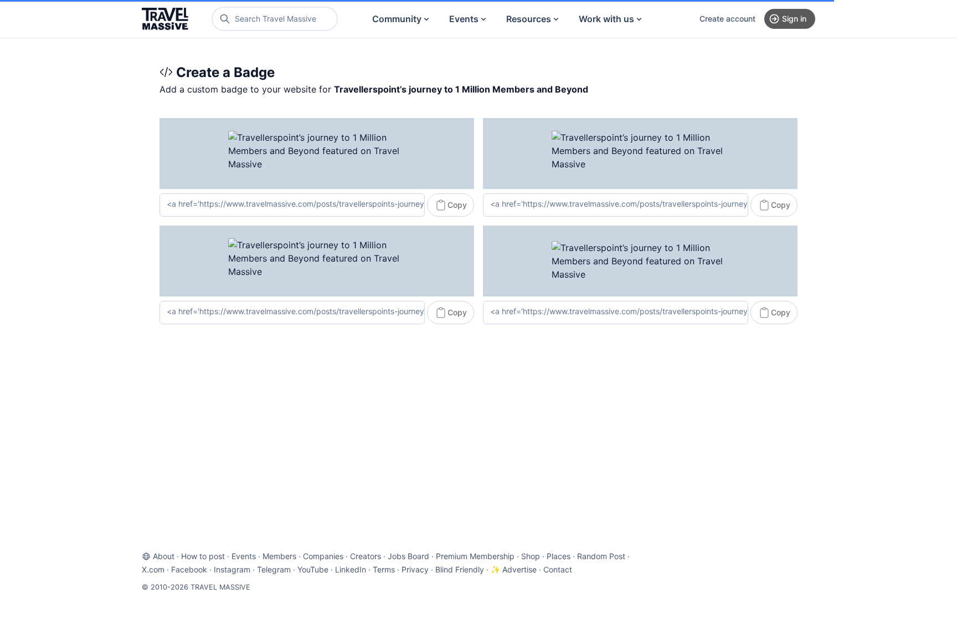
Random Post (601, 556)
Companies (323, 556)
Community (396, 18)
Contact (557, 569)
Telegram (274, 569)
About (163, 556)
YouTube (312, 569)
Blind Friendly (459, 569)
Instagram (232, 569)
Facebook (189, 569)
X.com (153, 569)
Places (558, 556)
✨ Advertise (514, 569)
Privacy (415, 569)
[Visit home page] (165, 19)
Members (279, 556)
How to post (203, 556)
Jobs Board (408, 556)
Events (463, 18)
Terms (384, 569)
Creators (365, 556)
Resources (528, 18)
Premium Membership (475, 556)
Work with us (606, 18)
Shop (530, 556)
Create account (727, 18)
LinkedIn (350, 569)
